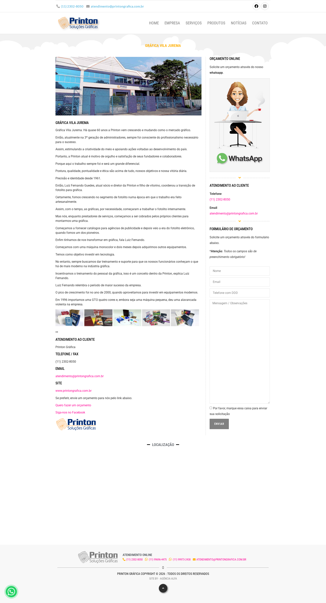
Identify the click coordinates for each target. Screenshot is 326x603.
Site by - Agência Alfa (163, 578)
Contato (260, 23)
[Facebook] (256, 6)
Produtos (216, 23)
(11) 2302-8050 (72, 6)
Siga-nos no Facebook (70, 412)
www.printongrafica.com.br (73, 390)
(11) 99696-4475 (158, 559)
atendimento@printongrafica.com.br (117, 6)
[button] (163, 588)
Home (154, 23)
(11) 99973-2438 (182, 559)
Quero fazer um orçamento (73, 405)
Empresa (172, 23)
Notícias (238, 23)
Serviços (194, 23)
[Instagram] (265, 6)
